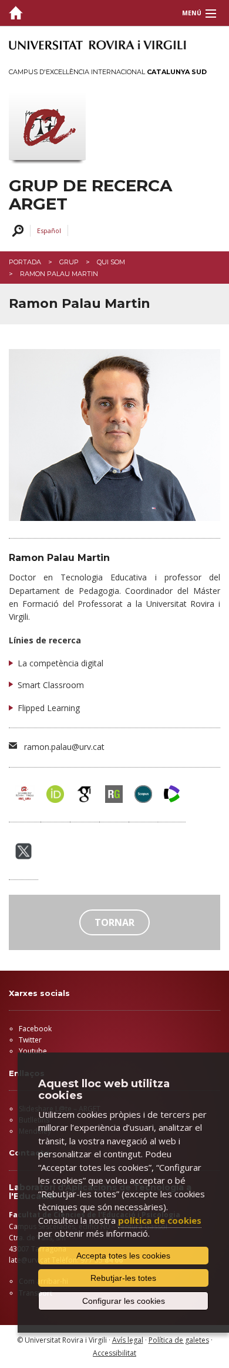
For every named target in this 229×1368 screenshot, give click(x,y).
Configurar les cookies (123, 1301)
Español (49, 230)
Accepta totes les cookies (123, 1255)
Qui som (111, 262)
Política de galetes (179, 1340)
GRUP (69, 262)
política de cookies (159, 1220)
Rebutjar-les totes (123, 1278)
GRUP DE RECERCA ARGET (90, 195)
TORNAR (114, 922)
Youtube (33, 1051)
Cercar (16, 231)
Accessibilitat (114, 1353)
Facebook (35, 1029)
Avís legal (127, 1340)
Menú (191, 13)
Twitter (30, 1040)
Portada (25, 262)
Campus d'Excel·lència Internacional (108, 72)
